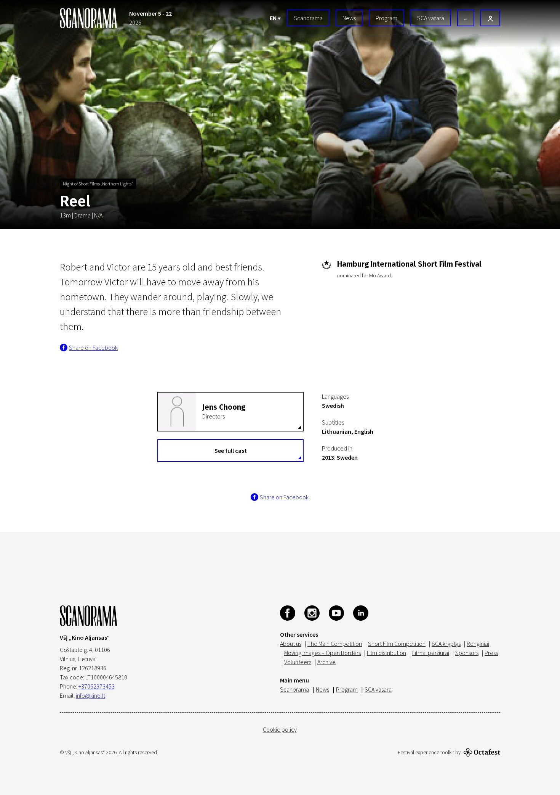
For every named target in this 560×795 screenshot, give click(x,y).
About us (290, 643)
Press (491, 653)
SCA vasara (430, 18)
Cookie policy (280, 729)
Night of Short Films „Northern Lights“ (98, 184)
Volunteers (297, 662)
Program (386, 18)
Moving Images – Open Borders (322, 653)
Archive (326, 662)
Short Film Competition (397, 643)
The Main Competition (334, 643)
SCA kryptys (446, 643)
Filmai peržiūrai (430, 653)
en (274, 18)
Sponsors (466, 653)
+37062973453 (96, 686)
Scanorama (308, 18)
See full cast (230, 450)
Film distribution (386, 653)
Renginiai (478, 643)
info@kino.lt (90, 695)
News (349, 18)
